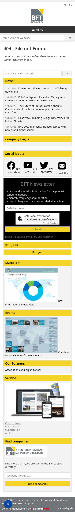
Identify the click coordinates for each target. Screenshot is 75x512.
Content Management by (16, 508)
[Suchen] (70, 38)
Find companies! (38, 483)
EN (70, 5)
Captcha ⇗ (50, 223)
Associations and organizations (23, 370)
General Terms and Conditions (50, 500)
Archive (9, 433)
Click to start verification (41, 219)
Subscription (12, 429)
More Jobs (37, 252)
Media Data (12, 426)
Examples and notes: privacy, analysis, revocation (29, 236)
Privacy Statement (12, 503)
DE (65, 5)
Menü (39, 30)
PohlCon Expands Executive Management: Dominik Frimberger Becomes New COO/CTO (36, 98)
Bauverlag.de (65, 508)
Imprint (29, 503)
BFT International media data (33, 303)
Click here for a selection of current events (37, 353)
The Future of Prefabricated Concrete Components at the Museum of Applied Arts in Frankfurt (33, 109)
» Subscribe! (37, 229)
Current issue (13, 423)
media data (23, 500)
